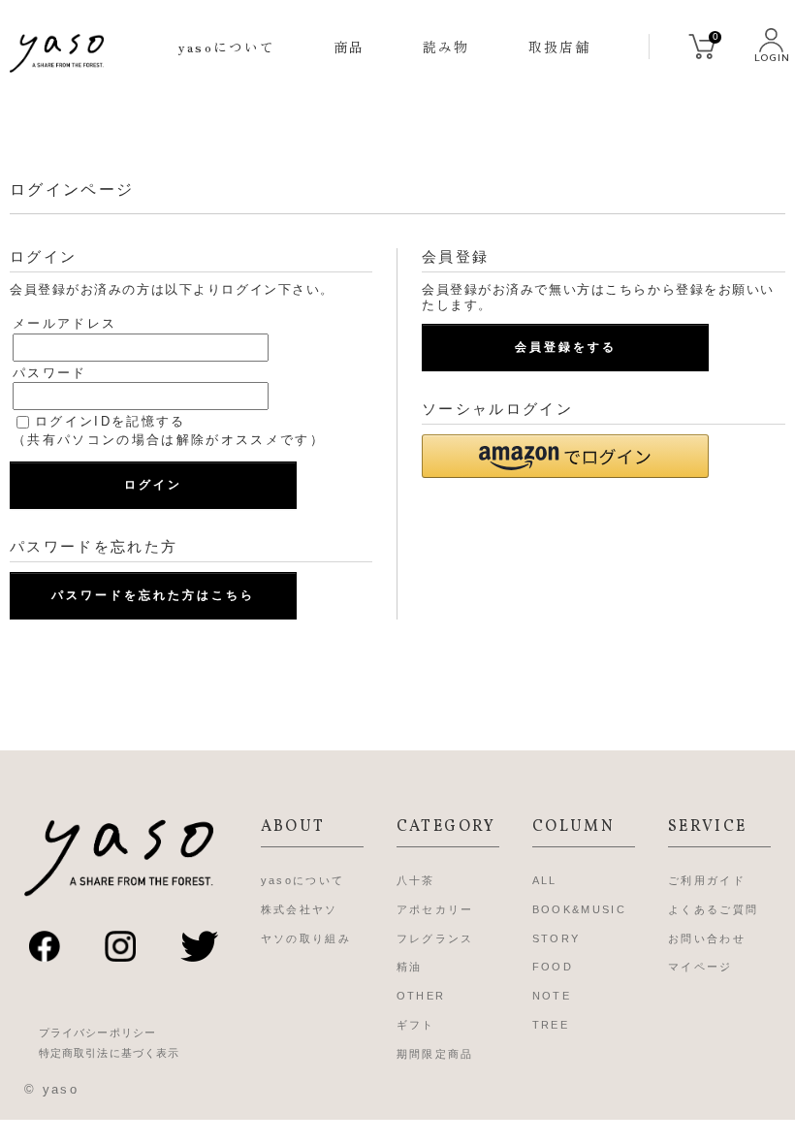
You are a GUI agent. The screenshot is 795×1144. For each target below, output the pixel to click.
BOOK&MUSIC (579, 909)
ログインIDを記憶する (110, 421)
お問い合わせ (707, 938)
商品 (349, 46)
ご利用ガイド (707, 880)
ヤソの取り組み (306, 938)
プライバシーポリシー (97, 1033)
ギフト (416, 1025)
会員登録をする (566, 347)
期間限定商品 (435, 1054)
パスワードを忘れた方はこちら (153, 595)
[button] (565, 456)
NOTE (551, 995)
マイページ (700, 966)
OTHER (421, 995)
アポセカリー (435, 909)
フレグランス (435, 938)
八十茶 (416, 880)
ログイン (153, 485)
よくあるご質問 (713, 909)
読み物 (446, 46)
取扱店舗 (559, 46)
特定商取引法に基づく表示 (109, 1053)
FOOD (552, 966)
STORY (556, 938)
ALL (544, 880)
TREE (550, 1025)
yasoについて (226, 46)
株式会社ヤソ (299, 909)
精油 (410, 966)
